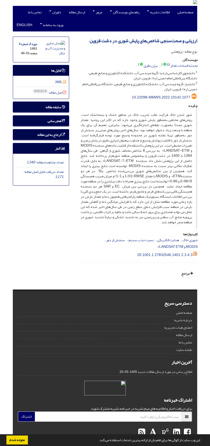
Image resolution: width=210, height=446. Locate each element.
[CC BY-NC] (105, 388)
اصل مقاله (48, 92)
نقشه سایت (184, 349)
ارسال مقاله (77, 12)
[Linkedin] (176, 432)
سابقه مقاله (54, 107)
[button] (97, 440)
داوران (56, 12)
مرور (98, 12)
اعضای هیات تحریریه (178, 327)
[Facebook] (186, 432)
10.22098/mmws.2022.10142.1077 (161, 97)
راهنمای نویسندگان (125, 12)
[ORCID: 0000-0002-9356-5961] (141, 64)
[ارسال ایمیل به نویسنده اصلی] (168, 64)
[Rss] (141, 432)
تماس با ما (34, 12)
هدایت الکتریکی (168, 240)
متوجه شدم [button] (17, 440)
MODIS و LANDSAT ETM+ (177, 246)
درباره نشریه (183, 320)
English (24, 24)
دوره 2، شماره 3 (28, 44)
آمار (58, 148)
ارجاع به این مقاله (49, 134)
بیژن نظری (151, 65)
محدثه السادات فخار (184, 65)
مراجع (185, 273)
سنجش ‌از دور (115, 240)
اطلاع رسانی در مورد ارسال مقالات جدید (165, 371)
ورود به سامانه (53, 24)
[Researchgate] (165, 432)
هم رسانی (55, 120)
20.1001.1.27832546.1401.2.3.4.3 (165, 254)
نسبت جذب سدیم (141, 240)
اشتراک (26, 416)
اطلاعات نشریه (160, 12)
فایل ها (56, 70)
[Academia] (152, 432)
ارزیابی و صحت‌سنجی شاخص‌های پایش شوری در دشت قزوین (143, 40)
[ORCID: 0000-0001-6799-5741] (164, 64)
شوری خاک (190, 240)
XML (59, 82)
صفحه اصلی (185, 12)
